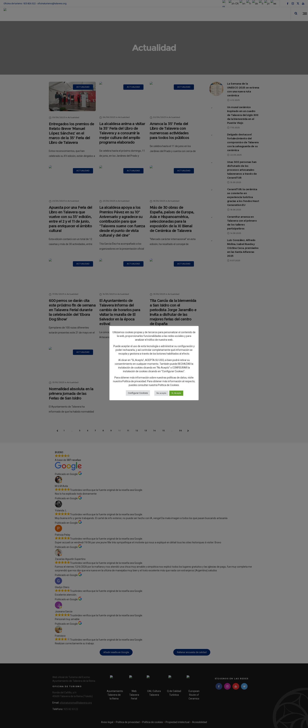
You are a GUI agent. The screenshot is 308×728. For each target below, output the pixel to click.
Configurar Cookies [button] (138, 393)
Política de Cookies (168, 385)
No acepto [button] (161, 393)
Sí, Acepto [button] (176, 393)
